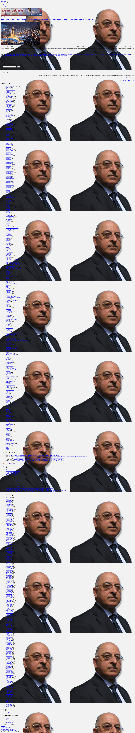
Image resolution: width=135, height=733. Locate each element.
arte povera (8, 181)
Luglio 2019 (9, 605)
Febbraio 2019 (9, 611)
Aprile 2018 (9, 624)
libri (7, 306)
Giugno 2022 (9, 561)
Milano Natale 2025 (10, 335)
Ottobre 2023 (9, 540)
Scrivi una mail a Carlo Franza (127, 80)
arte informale (9, 159)
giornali (8, 282)
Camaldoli (8, 212)
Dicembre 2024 (9, 523)
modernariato (9, 343)
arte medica (8, 166)
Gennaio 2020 (9, 597)
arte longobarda (9, 164)
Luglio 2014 (9, 681)
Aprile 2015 (9, 670)
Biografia (5, 6)
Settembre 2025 (9, 511)
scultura (8, 411)
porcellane (8, 391)
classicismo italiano (10, 229)
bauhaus (8, 202)
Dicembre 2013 (9, 690)
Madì (7, 320)
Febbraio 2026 (9, 505)
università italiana (10, 443)
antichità (13, 54)
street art (8, 433)
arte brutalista (9, 129)
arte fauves (8, 148)
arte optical (8, 176)
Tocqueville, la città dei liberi (12, 474)
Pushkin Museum (10, 395)
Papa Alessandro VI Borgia (46, 55)
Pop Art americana (10, 390)
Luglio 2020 (9, 590)
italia (7, 298)
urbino (7, 444)
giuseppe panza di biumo (11, 283)
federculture (8, 254)
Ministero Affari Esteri (11, 338)
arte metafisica (9, 167)
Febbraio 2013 (9, 702)
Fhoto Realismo (9, 255)
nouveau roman (9, 366)
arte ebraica (8, 139)
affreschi (8, 87)
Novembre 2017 (9, 630)
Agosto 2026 (9, 497)
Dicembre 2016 (9, 644)
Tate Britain (8, 434)
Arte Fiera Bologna (10, 150)
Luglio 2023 (9, 544)
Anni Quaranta (9, 102)
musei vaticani (9, 353)
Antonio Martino (10, 469)
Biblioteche (8, 206)
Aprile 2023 (9, 548)
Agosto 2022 (9, 558)
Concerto (8, 233)
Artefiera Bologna (10, 197)
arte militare (8, 168)
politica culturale (10, 387)
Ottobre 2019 (9, 601)
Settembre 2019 (9, 602)
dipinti (65, 54)
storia (96, 54)
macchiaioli (8, 317)
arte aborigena (9, 123)
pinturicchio (58, 55)
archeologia (8, 112)
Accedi (7, 718)
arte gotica (8, 157)
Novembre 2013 (9, 691)
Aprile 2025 (9, 518)
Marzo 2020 (9, 595)
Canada (8, 214)
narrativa (8, 358)
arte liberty (8, 163)
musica (7, 357)
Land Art (8, 301)
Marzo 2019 (9, 610)
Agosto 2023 (9, 543)
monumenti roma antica (11, 348)
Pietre (7, 378)
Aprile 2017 (9, 639)
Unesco (8, 442)
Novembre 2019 (9, 600)
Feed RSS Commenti (13, 730)
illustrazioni (8, 290)
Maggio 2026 (9, 501)
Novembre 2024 (9, 524)
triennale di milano (10, 440)
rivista (7, 406)
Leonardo (8, 304)
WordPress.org (9, 722)
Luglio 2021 (9, 575)
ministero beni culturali (73, 54)
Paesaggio (8, 373)
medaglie (8, 329)
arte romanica (9, 187)
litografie (8, 312)
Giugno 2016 (9, 652)
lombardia (8, 314)
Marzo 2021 (9, 580)
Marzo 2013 (9, 701)
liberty (7, 305)
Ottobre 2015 (9, 662)
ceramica (8, 223)
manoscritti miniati (10, 326)
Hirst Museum (9, 288)
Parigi (7, 374)
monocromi (8, 347)
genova (7, 278)
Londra (7, 315)
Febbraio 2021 (9, 581)
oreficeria (8, 371)
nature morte (9, 361)
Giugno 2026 (9, 500)
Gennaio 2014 (9, 689)
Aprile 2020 (9, 594)
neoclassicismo (9, 362)
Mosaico (8, 349)
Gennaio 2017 (9, 643)
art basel (8, 116)
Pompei (8, 388)
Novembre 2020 (9, 585)
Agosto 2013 (9, 695)
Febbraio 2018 (9, 627)
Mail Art (8, 323)
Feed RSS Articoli (5, 730)
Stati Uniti (8, 426)
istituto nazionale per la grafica (13, 297)
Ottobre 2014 (9, 677)
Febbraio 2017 (9, 642)
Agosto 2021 (9, 573)
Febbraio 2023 (9, 551)
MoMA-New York (10, 344)
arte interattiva (9, 161)
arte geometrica (9, 155)
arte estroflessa (9, 144)
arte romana (8, 186)
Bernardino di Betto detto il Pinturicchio (116, 54)
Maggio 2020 (9, 592)
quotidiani (8, 398)
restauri (7, 402)
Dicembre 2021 (9, 568)
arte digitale (8, 135)
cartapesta (8, 219)
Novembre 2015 (9, 661)
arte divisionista (9, 138)
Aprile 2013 (9, 700)
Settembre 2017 (9, 633)
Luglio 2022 (9, 559)
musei (83, 54)
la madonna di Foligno (11, 300)
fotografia (8, 269)
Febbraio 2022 (9, 566)
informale (8, 292)
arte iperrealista (9, 162)
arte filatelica (9, 153)
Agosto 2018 (9, 619)
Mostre (79, 54)
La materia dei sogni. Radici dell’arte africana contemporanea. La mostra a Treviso (24, 486)
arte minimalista (9, 171)
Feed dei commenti (10, 721)
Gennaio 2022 (9, 567)
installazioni (8, 293)
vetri (7, 447)
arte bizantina (9, 128)
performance (9, 377)
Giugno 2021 (9, 576)
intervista (8, 295)
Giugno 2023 (9, 546)
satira (7, 409)
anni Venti (8, 107)
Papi (54, 55)
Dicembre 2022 (9, 553)
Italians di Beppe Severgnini (12, 473)
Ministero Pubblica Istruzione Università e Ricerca (17, 340)
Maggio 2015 (9, 668)
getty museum (9, 281)
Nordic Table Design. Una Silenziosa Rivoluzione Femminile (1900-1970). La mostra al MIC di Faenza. (29, 488)
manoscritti (8, 325)
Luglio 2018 (9, 620)
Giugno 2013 (9, 697)
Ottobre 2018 (9, 616)
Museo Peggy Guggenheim (12, 355)
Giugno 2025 (9, 515)
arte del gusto (9, 134)
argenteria (11, 120)
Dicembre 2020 (9, 583)
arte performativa (10, 178)
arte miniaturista (9, 169)
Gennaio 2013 (9, 704)
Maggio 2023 (9, 547)
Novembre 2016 (9, 646)
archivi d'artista (9, 115)
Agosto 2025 (9, 513)
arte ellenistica (9, 142)
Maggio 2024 (9, 532)
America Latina (9, 93)
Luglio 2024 (9, 529)
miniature (8, 336)
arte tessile (8, 195)
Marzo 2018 (9, 625)
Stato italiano (91, 54)
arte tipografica (9, 196)
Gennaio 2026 (9, 506)
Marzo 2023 (9, 549)
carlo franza (127, 54)
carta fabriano (9, 217)
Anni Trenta (9, 106)
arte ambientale (9, 124)
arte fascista (8, 147)
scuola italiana (9, 412)
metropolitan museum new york (13, 333)
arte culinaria (9, 133)
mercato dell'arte (9, 331)
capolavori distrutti (37, 54)
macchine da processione (11, 319)
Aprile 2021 (9, 578)
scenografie (8, 410)
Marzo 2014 (9, 686)
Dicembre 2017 (9, 629)
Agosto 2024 (9, 528)
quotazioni (8, 397)
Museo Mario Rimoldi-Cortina (33, 55)
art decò (8, 117)
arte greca (8, 158)
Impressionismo (9, 291)
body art (8, 209)
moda (7, 342)
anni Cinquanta (9, 96)
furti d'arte (8, 273)
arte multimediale (10, 172)
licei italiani (8, 310)
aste (7, 198)
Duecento (8, 244)
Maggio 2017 (9, 638)
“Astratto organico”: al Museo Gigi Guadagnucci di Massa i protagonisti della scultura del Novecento (28, 489)
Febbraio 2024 (9, 535)
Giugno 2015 (9, 667)
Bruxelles (8, 211)
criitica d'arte (57, 54)
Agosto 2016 (9, 649)
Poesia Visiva (9, 383)
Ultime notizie (10, 463)
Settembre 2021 (9, 572)
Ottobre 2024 (9, 525)
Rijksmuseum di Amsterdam (12, 404)
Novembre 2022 (9, 554)
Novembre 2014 (9, 676)
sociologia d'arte (9, 423)
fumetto (8, 272)
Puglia (7, 393)
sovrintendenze (9, 424)
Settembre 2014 (9, 678)
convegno (8, 234)
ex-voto (8, 248)
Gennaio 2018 (9, 628)
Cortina (2, 55)
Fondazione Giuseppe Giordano (11, 55)
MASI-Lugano (9, 328)
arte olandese (9, 174)
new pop (8, 363)
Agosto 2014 (9, 680)
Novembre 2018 (9, 615)
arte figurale (8, 152)
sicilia (7, 421)
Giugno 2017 (9, 637)
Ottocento (8, 372)
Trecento (8, 439)
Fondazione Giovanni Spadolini (13, 261)
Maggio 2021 (9, 577)
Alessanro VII (103, 54)
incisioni (11, 252)
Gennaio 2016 (9, 658)
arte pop (8, 180)
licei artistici (8, 309)
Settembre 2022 (9, 557)
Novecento (8, 367)
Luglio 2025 (9, 514)
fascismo (8, 253)
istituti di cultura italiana (11, 296)
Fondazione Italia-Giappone (12, 263)
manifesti (8, 324)
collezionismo (51, 54)
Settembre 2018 (9, 618)
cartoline (8, 220)
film (7, 258)
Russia (7, 407)
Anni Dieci (8, 97)
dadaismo (8, 238)
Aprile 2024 (9, 533)
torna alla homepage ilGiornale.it (8, 729)
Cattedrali (8, 221)
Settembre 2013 (9, 694)
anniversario (9, 109)
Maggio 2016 (9, 653)
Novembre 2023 (9, 539)
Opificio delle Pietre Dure (12, 369)
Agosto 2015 (9, 664)
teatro (7, 435)
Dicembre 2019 (9, 599)
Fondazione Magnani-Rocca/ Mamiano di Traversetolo (18, 264)
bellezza (25, 54)
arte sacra (20, 54)
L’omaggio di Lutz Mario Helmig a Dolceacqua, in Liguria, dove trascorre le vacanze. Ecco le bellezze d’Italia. (36, 455)
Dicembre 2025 (9, 508)
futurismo (8, 274)
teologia (8, 436)
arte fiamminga (9, 149)
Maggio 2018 (9, 623)
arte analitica (9, 125)
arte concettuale (9, 130)
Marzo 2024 (9, 534)
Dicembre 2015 (9, 659)
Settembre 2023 (9, 542)
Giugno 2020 (9, 591)
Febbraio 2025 (9, 520)
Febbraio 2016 (9, 657)
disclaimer (3, 726)
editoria (7, 245)
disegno (8, 243)
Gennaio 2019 (9, 613)
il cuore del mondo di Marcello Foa (14, 472)
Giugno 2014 (9, 682)
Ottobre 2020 (9, 586)
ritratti (86, 54)
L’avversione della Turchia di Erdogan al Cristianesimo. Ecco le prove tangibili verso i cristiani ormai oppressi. (40, 458)
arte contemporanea (10, 131)
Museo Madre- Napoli (11, 354)
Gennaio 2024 (9, 537)
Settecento (8, 419)
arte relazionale (9, 183)
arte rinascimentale (10, 185)
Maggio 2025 (9, 516)
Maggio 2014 (9, 683)
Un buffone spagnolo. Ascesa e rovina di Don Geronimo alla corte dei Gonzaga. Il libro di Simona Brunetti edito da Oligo (33, 491)
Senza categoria (9, 416)
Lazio (7, 302)
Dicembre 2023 (9, 538)
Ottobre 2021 (9, 571)
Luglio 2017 (9, 635)
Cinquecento (44, 54)
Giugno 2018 (9, 621)
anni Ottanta (9, 101)
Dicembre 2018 (9, 614)
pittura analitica (9, 381)
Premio (7, 392)
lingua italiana (9, 311)
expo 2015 (8, 249)
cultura (62, 54)
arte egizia (8, 140)
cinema (7, 225)
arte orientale (9, 177)
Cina (7, 224)
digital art (8, 240)
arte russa (8, 188)
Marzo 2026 (9, 504)
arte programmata (10, 182)
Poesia (7, 382)
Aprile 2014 (9, 685)
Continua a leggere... (5, 51)
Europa (7, 247)
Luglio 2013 (9, 696)
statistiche (8, 428)
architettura (8, 114)
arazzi (7, 111)
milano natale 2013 (10, 334)
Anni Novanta (9, 100)
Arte (17, 54)
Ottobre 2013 (9, 692)
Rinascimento (64, 55)
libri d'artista (9, 307)
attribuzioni (8, 200)
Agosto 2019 (9, 604)
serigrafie (8, 417)
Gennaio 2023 (9, 552)
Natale (7, 359)
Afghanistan (9, 88)
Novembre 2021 (9, 570)
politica (7, 386)
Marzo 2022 (9, 565)
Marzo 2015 (9, 671)
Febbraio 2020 (9, 596)
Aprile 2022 (9, 563)
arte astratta (8, 126)
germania (8, 280)
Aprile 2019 (9, 609)
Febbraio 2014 (9, 687)
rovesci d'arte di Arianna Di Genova (14, 480)
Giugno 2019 (9, 606)
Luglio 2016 (9, 651)
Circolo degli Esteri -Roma (12, 228)
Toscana (8, 438)
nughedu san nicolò (10, 368)
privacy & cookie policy (6, 727)
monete (7, 345)
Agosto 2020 (9, 589)
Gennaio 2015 (9, 673)
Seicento (8, 414)
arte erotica (8, 143)
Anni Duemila (8, 54)
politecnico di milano (10, 385)
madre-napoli (9, 321)
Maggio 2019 (9, 608)
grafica (7, 286)
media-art (8, 330)
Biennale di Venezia (10, 207)
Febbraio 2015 (9, 672)
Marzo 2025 (9, 519)
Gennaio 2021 (9, 582)
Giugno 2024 (9, 530)
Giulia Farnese (22, 55)
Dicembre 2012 (9, 705)
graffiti (7, 285)
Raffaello (8, 400)
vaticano (8, 445)
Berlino (7, 205)
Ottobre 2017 (9, 632)
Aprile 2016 (9, 654)
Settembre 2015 (9, 663)
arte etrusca (8, 145)
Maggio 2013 (9, 699)
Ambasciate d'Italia (10, 90)
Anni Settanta (9, 105)
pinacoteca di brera (10, 379)
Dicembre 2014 (9, 675)
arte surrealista (9, 192)
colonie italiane (9, 231)
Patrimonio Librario (10, 376)
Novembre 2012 (9, 706)
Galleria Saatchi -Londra (11, 276)
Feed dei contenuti (10, 719)
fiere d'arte (8, 257)
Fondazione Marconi (10, 266)
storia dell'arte (9, 431)
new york (8, 364)
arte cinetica (11, 136)
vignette (8, 449)
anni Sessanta (9, 104)
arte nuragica (9, 173)
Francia (7, 271)
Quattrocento (9, 396)
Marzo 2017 (9, 640)
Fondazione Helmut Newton (12, 262)
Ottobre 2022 (9, 556)
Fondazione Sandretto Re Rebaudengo (14, 268)
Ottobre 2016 (9, 647)
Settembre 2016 (9, 648)
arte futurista (9, 154)
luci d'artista (8, 316)
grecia (7, 287)
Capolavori (29, 54)
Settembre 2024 (9, 527)
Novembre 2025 (9, 509)
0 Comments (3, 57)
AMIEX (8, 95)
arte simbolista (9, 191)
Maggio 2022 (9, 562)
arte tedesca (8, 193)
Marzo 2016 (9, 656)
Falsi (7, 250)
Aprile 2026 (9, 502)
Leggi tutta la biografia (128, 77)
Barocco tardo (9, 201)
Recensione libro (10, 401)
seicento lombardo (10, 415)
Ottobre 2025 (9, 510)
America (8, 91)
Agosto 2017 (9, 634)
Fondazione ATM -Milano (12, 259)
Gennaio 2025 (9, 521)
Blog (4, 4)
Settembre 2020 (9, 587)
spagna (7, 425)
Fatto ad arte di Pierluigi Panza (13, 471)
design (7, 239)
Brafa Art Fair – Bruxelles (12, 210)
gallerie (7, 277)
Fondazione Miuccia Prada (12, 267)
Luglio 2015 (9, 666)
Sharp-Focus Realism (11, 420)
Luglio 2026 (9, 499)
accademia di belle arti (11, 86)
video (7, 448)
